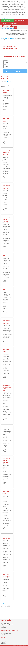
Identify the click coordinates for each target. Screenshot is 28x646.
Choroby (4, 23)
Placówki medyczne (20, 20)
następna (3, 603)
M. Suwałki (8, 334)
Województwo (6, 60)
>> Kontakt (3, 642)
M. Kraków (8, 440)
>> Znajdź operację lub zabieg (7, 624)
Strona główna (5, 38)
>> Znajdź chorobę (4, 626)
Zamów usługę (7, 20)
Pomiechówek (6, 132)
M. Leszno (8, 367)
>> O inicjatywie (4, 641)
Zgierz (7, 166)
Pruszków (8, 238)
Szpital (6, 308)
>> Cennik (3, 634)
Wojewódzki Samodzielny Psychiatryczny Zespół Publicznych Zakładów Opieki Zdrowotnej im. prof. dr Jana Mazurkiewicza (6, 229)
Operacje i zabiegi (12, 23)
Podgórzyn (8, 508)
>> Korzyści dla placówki (6, 633)
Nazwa (9, 81)
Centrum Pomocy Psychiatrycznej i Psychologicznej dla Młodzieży (7, 413)
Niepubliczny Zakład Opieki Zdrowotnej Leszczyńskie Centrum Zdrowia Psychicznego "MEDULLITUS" (7, 359)
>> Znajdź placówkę (5, 623)
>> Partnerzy (3, 643)
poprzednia (4, 602)
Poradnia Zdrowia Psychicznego (6, 590)
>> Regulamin (3, 627)
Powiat (4, 64)
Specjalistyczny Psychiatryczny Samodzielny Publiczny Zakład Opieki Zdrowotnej (7, 328)
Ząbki (7, 103)
